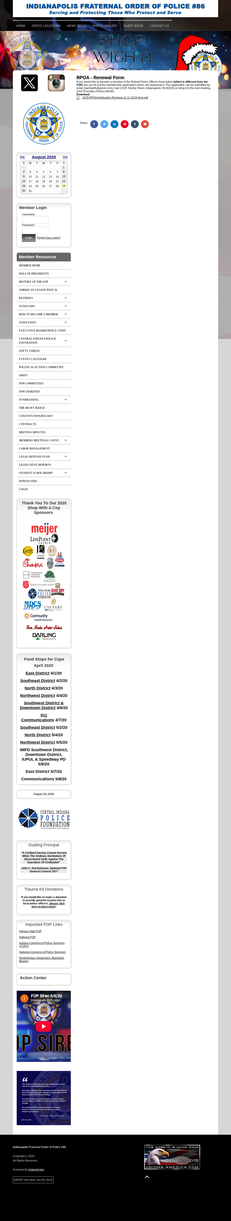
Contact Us (159, 26)
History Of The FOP (33, 281)
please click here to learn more (48, 905)
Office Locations (46, 26)
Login (23, 489)
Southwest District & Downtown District (42, 705)
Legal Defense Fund (34, 456)
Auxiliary (27, 306)
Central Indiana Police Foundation (37, 340)
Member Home (29, 265)
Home (20, 26)
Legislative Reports (35, 464)
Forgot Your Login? (48, 237)
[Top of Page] (147, 1177)
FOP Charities (29, 391)
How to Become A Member (38, 314)
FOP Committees (31, 383)
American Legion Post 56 (38, 290)
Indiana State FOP (30, 931)
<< (22, 157)
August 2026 (44, 157)
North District (38, 688)
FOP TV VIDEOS (29, 351)
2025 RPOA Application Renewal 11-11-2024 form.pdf (115, 97)
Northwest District (37, 695)
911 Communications (37, 717)
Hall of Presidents (34, 273)
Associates (27, 322)
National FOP (27, 937)
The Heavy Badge (32, 407)
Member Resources (37, 257)
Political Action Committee (41, 367)
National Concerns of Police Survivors (42, 952)
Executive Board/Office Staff (42, 330)
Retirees (26, 298)
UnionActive (36, 1169)
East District (37, 673)
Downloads (28, 481)
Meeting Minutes (32, 432)
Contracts (27, 424)
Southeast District (37, 680)
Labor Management (34, 448)
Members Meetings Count (39, 440)
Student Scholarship (36, 473)
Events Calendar (32, 359)
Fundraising (29, 399)
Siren (23, 375)
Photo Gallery (104, 26)
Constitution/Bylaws (36, 416)
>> (65, 157)
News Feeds (76, 26)
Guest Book (133, 26)
